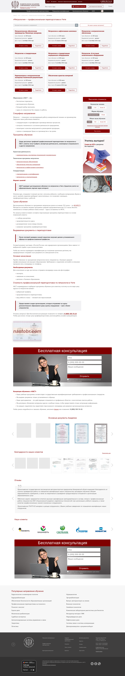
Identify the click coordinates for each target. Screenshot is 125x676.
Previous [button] (13, 434)
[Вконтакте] (92, 663)
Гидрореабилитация (18, 598)
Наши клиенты (68, 647)
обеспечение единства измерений (28, 164)
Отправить (84, 376)
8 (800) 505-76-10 (106, 1)
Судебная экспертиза (18, 617)
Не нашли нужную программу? (96, 25)
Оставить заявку (23, 45)
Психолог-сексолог (17, 607)
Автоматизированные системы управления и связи (28, 620)
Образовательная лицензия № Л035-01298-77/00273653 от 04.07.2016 (28, 8)
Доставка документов (84, 638)
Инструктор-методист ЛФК (75, 614)
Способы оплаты (82, 647)
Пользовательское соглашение (49, 665)
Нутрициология (71, 594)
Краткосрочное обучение (80, 11)
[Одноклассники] (95, 663)
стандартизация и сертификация (27, 174)
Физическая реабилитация (20, 614)
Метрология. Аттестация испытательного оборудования (92, 54)
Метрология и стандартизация (25, 53)
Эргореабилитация (72, 598)
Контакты (80, 1)
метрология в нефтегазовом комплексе (30, 167)
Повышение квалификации (60, 11)
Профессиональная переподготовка (38, 11)
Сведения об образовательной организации (67, 1)
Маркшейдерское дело (74, 617)
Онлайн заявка (99, 651)
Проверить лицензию (80, 6)
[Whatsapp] (99, 663)
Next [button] (112, 434)
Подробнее (38, 45)
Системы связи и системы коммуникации (80, 623)
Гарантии (81, 641)
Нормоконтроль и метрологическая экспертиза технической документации (29, 76)
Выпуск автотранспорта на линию (77, 601)
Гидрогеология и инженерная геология (24, 594)
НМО (93, 11)
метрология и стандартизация (26, 177)
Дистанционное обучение (95, 6)
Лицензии (67, 644)
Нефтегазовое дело (72, 620)
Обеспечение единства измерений (60, 76)
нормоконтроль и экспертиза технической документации (36, 155)
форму (56, 409)
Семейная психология (73, 607)
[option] (24, 431)
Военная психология (73, 604)
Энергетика (15, 623)
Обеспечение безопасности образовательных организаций (31, 601)
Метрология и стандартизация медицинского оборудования (59, 54)
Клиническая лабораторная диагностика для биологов (85, 610)
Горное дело (15, 610)
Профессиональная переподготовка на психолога (28, 604)
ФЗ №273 (77, 205)
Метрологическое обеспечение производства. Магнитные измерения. (28, 32)
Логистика (14, 626)
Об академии (53, 1)
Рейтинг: (25, 670)
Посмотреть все (106, 453)
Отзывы (81, 644)
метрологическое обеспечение (27, 162)
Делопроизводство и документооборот (79, 626)
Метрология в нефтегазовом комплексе (62, 31)
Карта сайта (81, 650)
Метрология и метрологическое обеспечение (93, 32)
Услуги (48, 1)
